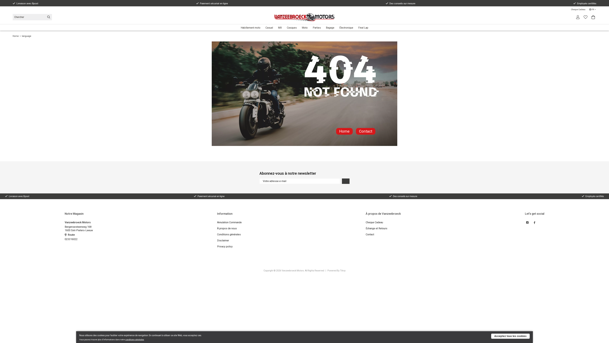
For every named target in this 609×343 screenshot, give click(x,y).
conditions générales (134, 340)
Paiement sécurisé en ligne (214, 3)
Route (71, 234)
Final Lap (363, 27)
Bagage (330, 27)
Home (16, 36)
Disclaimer (223, 240)
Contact (365, 131)
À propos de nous (227, 228)
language (26, 36)
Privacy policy (225, 246)
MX (280, 27)
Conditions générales (229, 234)
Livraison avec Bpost (27, 3)
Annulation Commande (229, 222)
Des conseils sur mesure (402, 3)
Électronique (346, 27)
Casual (269, 27)
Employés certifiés (586, 3)
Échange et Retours (376, 228)
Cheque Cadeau (578, 9)
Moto (305, 27)
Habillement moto (250, 27)
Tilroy (343, 270)
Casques (292, 27)
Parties (317, 27)
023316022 (71, 239)
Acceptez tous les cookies (510, 336)
